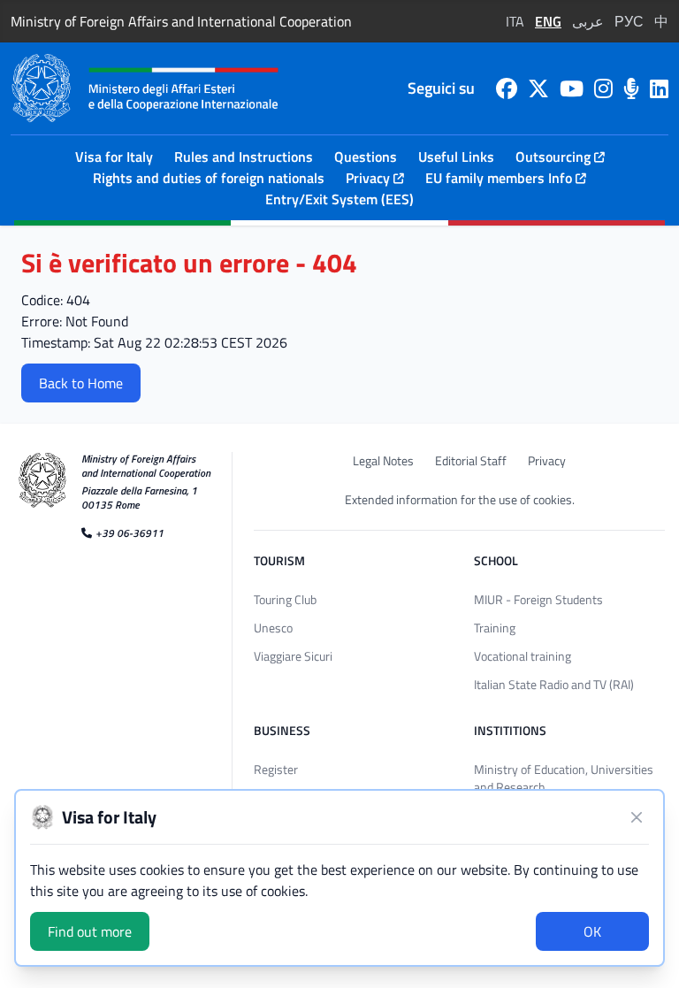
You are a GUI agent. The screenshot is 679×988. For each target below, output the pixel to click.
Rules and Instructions (243, 156)
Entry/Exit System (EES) (339, 199)
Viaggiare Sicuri (293, 656)
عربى (588, 21)
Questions (365, 156)
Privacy (547, 461)
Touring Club (285, 599)
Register (276, 769)
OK (592, 931)
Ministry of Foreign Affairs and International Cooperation (181, 21)
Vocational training (522, 656)
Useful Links (456, 156)
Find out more (90, 931)
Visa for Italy (114, 156)
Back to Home (81, 383)
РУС (629, 21)
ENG (548, 21)
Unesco (273, 627)
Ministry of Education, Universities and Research (563, 778)
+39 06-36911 (129, 532)
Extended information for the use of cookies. (460, 500)
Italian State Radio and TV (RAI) (554, 684)
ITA (515, 21)
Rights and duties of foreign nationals (208, 177)
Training (494, 627)
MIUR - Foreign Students (538, 599)
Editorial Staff (471, 461)
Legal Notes (383, 461)
